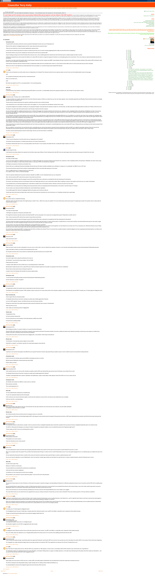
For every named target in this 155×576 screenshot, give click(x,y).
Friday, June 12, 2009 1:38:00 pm (12, 443)
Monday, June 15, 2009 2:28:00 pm (12, 534)
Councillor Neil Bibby (150, 23)
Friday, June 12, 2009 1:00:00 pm (12, 377)
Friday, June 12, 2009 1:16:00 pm (12, 419)
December (130, 60)
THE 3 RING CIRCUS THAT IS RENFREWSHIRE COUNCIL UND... (141, 70)
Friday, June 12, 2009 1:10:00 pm (12, 401)
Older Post (101, 571)
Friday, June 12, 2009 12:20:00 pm (12, 240)
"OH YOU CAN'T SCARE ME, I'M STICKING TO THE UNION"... (140, 69)
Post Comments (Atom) (12, 573)
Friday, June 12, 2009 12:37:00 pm (12, 292)
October (130, 63)
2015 (128, 52)
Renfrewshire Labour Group (148, 21)
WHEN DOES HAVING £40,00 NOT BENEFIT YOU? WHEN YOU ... (141, 75)
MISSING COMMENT (132, 71)
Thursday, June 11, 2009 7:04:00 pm (12, 145)
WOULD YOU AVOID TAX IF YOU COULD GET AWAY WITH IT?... (140, 72)
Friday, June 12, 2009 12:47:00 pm (12, 345)
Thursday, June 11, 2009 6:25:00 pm (12, 92)
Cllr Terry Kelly (9, 94)
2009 (128, 59)
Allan (7, 147)
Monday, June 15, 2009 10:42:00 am (12, 526)
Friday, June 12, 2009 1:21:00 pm (12, 431)
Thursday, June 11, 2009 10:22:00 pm (12, 154)
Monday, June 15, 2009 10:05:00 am (12, 515)
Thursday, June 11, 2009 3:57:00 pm (12, 85)
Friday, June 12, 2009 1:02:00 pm (12, 388)
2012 (128, 56)
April (129, 82)
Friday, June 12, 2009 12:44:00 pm (12, 322)
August (129, 65)
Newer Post (3, 571)
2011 (128, 57)
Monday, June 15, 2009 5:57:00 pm (12, 544)
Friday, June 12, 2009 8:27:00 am (12, 194)
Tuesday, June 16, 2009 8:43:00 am (12, 554)
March (129, 83)
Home (52, 571)
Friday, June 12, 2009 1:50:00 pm (12, 459)
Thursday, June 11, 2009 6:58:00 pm (12, 132)
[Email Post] (21, 35)
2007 (128, 88)
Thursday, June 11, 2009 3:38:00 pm (12, 67)
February (130, 84)
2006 (128, 89)
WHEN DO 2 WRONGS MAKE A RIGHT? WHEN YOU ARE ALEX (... (141, 78)
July (129, 66)
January (130, 85)
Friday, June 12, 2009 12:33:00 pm (12, 281)
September (130, 64)
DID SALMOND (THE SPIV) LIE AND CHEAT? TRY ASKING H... (140, 77)
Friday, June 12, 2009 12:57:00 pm (12, 364)
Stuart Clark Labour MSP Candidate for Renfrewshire (144, 22)
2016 (128, 51)
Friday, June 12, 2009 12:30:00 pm (12, 253)
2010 (128, 58)
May (129, 81)
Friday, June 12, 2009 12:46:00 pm (12, 336)
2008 (128, 86)
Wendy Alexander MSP (149, 20)
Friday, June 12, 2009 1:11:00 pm (12, 409)
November (130, 62)
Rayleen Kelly (151, 24)
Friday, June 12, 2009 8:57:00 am (12, 204)
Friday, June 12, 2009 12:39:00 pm (12, 309)
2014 (128, 53)
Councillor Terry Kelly (20, 5)
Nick (7, 70)
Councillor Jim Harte (150, 25)
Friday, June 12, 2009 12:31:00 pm (12, 273)
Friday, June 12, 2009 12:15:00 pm (12, 232)
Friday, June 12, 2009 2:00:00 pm (12, 476)
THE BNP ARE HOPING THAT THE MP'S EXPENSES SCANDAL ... (141, 79)
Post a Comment (6, 569)
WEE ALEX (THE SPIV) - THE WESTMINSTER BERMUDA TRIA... (140, 76)
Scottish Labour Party (150, 26)
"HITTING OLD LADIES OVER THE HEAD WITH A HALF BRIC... (140, 73)
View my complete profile (149, 45)
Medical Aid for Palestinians (149, 15)
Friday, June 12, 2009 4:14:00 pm (12, 504)
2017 (128, 50)
